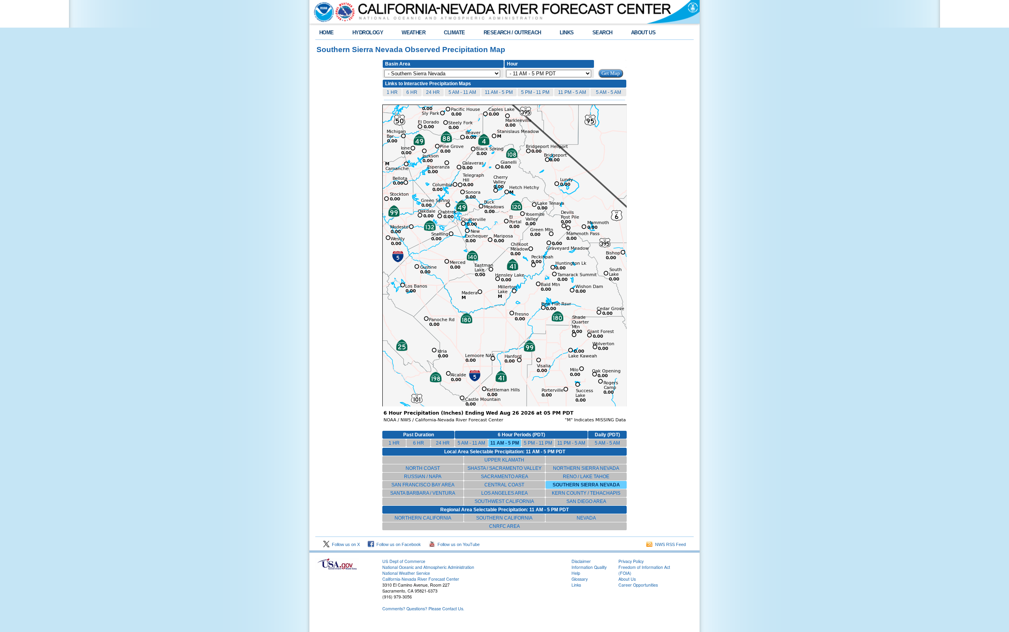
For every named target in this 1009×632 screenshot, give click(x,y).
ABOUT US (643, 33)
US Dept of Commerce (403, 561)
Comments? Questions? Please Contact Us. (423, 608)
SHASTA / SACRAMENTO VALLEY (504, 468)
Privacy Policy (631, 561)
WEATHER (413, 33)
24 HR (433, 92)
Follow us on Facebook (397, 544)
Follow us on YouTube (457, 544)
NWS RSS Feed (669, 544)
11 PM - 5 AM (572, 92)
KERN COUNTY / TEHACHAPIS (586, 493)
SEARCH (602, 33)
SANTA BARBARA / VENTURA (422, 493)
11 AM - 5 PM (499, 92)
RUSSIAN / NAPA (422, 476)
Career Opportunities (638, 585)
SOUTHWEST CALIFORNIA (504, 501)
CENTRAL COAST (504, 485)
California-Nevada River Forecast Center (420, 579)
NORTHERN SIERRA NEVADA (586, 468)
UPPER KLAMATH (504, 460)
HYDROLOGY (367, 33)
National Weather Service (406, 573)
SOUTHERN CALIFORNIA (504, 518)
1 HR (392, 92)
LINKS (567, 33)
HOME (326, 33)
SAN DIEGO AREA (586, 501)
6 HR (411, 92)
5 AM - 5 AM (608, 92)
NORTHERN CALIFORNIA (423, 518)
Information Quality (589, 567)
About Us (627, 579)
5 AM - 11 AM (462, 92)
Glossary (580, 579)
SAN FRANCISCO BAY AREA (422, 485)
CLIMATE (454, 33)
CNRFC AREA (504, 526)
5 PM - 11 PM (535, 92)
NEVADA (586, 518)
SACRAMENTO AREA (504, 476)
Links (576, 585)
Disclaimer (581, 561)
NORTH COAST (423, 468)
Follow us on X (345, 544)
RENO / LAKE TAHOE (586, 476)
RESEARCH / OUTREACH (512, 33)
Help (576, 573)
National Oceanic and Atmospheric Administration (428, 567)
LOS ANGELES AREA (504, 493)
